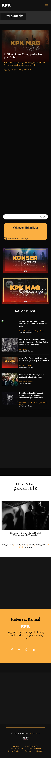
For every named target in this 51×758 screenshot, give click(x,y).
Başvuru (28, 751)
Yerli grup (40, 544)
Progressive (23, 403)
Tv (28, 349)
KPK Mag (15, 746)
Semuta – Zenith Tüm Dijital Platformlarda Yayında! (25, 534)
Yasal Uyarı (35, 733)
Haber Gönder (13, 751)
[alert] (25, 238)
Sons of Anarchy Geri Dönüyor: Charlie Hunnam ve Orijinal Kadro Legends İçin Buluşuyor (33, 342)
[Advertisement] (25, 442)
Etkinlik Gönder (35, 748)
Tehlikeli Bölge (34, 331)
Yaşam (42, 331)
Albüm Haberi (32, 403)
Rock (30, 382)
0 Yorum (29, 547)
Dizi (20, 349)
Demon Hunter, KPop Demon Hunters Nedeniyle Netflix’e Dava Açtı (33, 323)
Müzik (26, 331)
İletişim (39, 751)
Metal (44, 403)
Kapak (21, 331)
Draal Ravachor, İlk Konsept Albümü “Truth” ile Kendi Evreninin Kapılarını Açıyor (31, 395)
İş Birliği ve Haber (32, 746)
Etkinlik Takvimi (16, 748)
